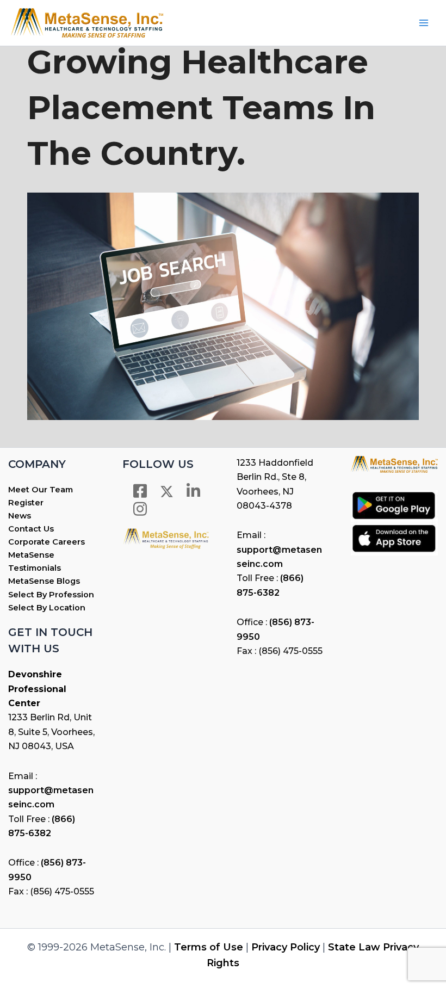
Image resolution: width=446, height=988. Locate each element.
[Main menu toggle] (423, 22)
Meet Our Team (40, 490)
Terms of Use (208, 947)
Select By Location (46, 608)
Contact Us (31, 529)
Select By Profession (51, 595)
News (19, 516)
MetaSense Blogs (44, 581)
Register (26, 503)
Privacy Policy (285, 947)
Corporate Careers (46, 542)
